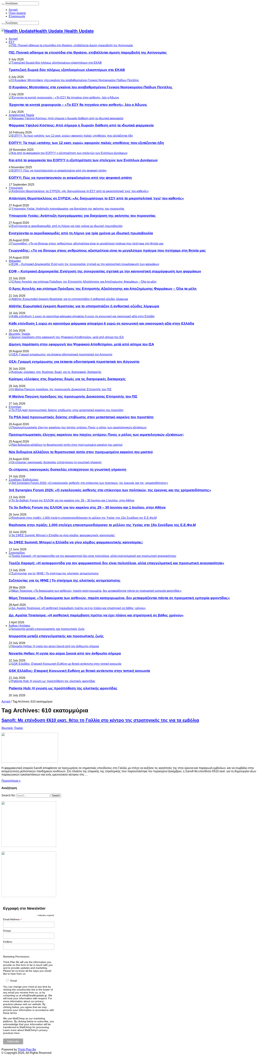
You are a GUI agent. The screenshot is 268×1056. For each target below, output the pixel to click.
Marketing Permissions (16, 956)
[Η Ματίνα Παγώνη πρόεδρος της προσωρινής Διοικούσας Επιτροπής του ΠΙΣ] (60, 389)
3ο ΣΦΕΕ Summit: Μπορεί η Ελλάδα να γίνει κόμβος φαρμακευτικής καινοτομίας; (76, 542)
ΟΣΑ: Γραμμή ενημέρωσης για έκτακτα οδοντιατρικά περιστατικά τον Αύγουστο (74, 361)
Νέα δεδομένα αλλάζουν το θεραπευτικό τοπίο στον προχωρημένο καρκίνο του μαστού (81, 452)
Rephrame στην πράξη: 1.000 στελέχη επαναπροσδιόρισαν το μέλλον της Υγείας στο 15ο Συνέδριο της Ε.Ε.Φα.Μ (102, 525)
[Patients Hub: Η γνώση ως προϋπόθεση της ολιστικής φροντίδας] (52, 681)
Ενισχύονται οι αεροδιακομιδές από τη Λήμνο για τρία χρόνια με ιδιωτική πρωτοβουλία (81, 233)
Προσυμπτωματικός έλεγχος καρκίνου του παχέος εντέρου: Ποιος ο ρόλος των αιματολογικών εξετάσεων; (96, 434)
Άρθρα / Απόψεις (19, 625)
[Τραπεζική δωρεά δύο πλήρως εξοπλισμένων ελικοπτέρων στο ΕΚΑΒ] (55, 62)
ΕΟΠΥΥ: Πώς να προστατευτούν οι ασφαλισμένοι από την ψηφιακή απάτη (70, 178)
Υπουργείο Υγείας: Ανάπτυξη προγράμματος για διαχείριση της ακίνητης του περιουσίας (82, 216)
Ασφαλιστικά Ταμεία (21, 115)
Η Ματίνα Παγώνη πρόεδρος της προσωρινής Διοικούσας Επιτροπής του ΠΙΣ (73, 396)
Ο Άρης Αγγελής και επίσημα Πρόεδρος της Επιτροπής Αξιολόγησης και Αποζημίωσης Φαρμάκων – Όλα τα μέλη (103, 289)
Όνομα (7, 930)
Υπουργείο (16, 187)
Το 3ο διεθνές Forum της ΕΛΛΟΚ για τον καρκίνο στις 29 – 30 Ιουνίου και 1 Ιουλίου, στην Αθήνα (87, 507)
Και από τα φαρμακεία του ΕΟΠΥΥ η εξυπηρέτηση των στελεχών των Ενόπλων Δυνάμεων (83, 160)
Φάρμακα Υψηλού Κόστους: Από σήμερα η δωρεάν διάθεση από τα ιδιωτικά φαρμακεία (81, 125)
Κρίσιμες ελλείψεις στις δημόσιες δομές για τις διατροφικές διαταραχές (67, 379)
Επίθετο (7, 941)
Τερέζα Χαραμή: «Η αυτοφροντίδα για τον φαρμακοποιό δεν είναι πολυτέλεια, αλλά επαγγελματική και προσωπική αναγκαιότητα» (116, 563)
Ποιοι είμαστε (17, 13)
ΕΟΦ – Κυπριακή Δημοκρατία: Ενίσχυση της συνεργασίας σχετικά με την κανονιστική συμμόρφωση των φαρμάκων (105, 271)
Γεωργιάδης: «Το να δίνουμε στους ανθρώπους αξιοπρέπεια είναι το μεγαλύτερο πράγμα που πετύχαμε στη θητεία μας (107, 250)
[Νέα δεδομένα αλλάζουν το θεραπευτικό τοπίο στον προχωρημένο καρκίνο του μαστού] (66, 444)
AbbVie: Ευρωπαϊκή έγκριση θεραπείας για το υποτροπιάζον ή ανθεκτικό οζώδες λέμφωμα (84, 306)
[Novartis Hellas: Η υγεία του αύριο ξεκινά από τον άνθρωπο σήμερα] (54, 646)
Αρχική (13, 9)
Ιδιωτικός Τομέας (19, 333)
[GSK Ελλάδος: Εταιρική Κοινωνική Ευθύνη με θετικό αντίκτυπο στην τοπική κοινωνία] (65, 663)
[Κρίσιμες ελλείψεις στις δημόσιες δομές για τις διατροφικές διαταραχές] (55, 372)
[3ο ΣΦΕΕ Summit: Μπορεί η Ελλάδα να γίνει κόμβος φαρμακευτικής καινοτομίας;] (62, 535)
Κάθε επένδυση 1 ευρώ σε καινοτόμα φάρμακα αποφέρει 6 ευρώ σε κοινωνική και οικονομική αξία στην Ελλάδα (101, 323)
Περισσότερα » (11, 780)
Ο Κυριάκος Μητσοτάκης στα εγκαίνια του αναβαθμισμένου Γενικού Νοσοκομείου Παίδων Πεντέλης (90, 87)
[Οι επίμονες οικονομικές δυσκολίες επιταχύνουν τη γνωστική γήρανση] (55, 462)
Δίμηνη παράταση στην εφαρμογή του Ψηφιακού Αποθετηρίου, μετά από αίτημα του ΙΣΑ (81, 344)
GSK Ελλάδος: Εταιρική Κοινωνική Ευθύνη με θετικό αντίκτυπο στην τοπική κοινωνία (79, 671)
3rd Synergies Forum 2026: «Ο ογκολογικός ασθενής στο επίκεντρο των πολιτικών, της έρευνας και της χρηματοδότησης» (110, 490)
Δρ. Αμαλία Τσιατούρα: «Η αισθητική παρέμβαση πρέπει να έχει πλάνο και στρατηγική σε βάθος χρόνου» (96, 615)
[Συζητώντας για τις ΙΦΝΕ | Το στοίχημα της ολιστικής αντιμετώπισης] (54, 573)
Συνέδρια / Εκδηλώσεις (24, 479)
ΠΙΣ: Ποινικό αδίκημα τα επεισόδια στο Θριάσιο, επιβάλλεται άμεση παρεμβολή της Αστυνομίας (88, 52)
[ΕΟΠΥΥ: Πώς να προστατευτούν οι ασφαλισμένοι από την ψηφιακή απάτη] (57, 170)
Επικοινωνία (17, 16)
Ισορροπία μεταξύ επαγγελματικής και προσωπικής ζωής (56, 636)
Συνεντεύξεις (17, 552)
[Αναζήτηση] (2, 4)
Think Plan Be (27, 1049)
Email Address (12, 919)
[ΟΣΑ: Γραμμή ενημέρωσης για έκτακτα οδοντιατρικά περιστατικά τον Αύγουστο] (60, 354)
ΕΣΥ (12, 42)
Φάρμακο (15, 260)
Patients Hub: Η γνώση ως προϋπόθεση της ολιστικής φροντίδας (63, 688)
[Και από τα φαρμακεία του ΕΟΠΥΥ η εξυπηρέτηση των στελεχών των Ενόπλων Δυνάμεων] (68, 153)
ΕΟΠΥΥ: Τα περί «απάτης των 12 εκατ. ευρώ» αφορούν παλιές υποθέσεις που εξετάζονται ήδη (86, 143)
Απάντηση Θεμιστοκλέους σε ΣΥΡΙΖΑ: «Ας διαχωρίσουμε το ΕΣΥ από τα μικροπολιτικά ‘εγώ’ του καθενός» (96, 198)
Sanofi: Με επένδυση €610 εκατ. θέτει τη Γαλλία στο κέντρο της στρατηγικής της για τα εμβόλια (100, 720)
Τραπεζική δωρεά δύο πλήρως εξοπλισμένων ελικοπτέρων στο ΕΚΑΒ (67, 70)
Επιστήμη (15, 406)
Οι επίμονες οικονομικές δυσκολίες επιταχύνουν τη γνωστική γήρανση (67, 469)
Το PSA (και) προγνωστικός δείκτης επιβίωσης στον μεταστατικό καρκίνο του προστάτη (81, 417)
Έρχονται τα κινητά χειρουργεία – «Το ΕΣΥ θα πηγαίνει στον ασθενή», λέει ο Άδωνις (78, 105)
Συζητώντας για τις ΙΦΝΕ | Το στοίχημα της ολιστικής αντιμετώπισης (65, 580)
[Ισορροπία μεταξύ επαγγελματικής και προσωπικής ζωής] (47, 628)
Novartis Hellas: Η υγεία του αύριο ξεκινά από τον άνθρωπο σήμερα (65, 653)
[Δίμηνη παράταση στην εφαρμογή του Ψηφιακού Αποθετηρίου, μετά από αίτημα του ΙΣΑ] (66, 337)
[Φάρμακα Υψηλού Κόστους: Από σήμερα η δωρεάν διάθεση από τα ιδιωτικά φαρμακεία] (66, 118)
